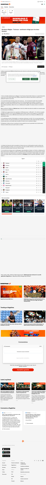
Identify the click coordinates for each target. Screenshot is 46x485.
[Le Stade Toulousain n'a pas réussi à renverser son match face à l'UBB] (29, 203)
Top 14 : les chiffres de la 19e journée (17, 208)
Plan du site (4, 474)
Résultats (6, 7)
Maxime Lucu (16, 108)
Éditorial (22, 481)
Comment (5, 66)
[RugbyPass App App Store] (23, 449)
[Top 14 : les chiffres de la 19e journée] (18, 203)
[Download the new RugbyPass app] (23, 239)
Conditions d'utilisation (25, 466)
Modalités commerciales (25, 472)
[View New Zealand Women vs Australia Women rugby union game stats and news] (4, 12)
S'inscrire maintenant (15, 462)
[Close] (38, 72)
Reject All (26, 78)
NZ (12, 478)
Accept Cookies (34, 78)
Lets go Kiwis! (28, 420)
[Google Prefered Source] (40, 67)
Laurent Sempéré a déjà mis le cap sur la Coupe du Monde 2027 (39, 208)
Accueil (3, 462)
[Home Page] (5, 4)
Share (11, 66)
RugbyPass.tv (13, 465)
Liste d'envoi (13, 467)
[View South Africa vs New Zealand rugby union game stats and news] (11, 12)
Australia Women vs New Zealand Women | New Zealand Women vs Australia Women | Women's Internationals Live (33, 416)
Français (12, 481)
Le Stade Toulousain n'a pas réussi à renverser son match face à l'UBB (28, 208)
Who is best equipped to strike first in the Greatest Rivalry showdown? (11, 415)
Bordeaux (25, 154)
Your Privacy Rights (12, 78)
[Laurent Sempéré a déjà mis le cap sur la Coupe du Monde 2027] (39, 203)
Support (22, 476)
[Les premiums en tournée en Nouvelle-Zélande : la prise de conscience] (7, 203)
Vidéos (3, 472)
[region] (23, 76)
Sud (12, 474)
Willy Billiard (6, 33)
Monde (12, 476)
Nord (12, 471)
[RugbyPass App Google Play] (23, 452)
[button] (7, 393)
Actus (2, 7)
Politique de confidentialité (23, 463)
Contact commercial (24, 478)
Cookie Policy (34, 75)
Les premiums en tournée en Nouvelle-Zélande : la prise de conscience (6, 208)
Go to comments (6, 429)
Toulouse (3, 114)
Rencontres (11, 7)
